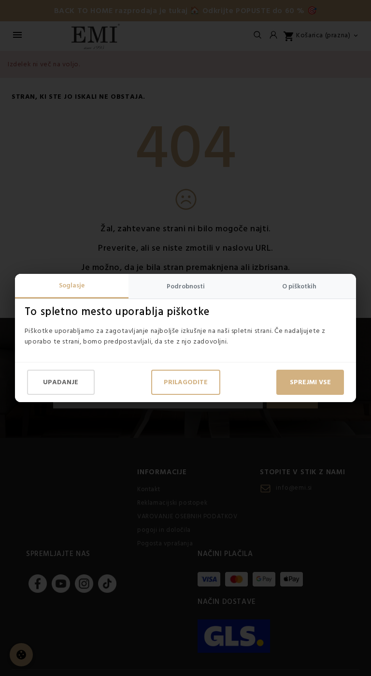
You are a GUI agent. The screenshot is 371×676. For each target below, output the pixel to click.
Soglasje (72, 285)
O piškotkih (299, 286)
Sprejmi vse (310, 382)
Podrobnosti (186, 286)
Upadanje (60, 382)
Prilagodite (186, 382)
